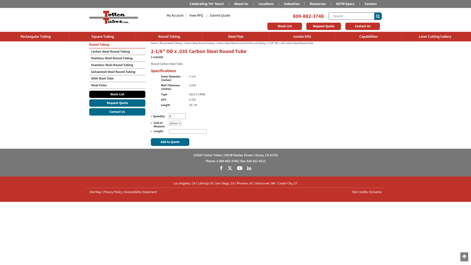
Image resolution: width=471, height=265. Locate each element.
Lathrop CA (205, 183)
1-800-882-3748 (227, 161)
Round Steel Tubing (170, 43)
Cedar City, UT (288, 183)
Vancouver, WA (265, 183)
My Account (175, 15)
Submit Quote (220, 15)
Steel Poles (99, 85)
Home (154, 43)
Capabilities (368, 36)
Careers (371, 3)
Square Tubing (102, 36)
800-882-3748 (308, 16)
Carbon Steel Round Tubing (199, 43)
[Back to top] (464, 256)
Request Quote (323, 26)
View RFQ (196, 15)
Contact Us (363, 26)
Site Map (95, 192)
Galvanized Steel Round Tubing (113, 72)
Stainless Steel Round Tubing (112, 58)
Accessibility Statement (140, 192)
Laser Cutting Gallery (435, 36)
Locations (266, 3)
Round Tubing (169, 36)
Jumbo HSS (302, 36)
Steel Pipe (235, 36)
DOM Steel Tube (102, 78)
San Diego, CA (224, 183)
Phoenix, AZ (245, 183)
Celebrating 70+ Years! (207, 3)
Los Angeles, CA (184, 183)
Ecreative (375, 192)
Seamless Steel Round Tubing (112, 65)
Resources (318, 3)
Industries (292, 3)
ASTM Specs (345, 3)
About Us (241, 3)
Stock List (285, 26)
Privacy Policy (112, 192)
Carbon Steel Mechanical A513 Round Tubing (240, 43)
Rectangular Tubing (35, 36)
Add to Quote (170, 142)
